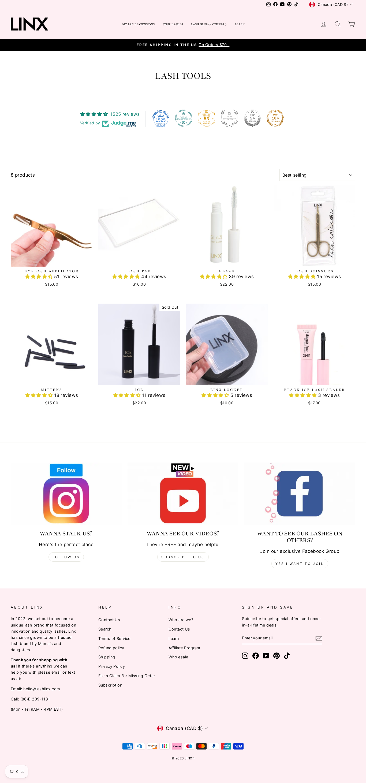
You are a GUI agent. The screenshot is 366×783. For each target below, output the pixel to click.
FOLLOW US (66, 557)
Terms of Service (114, 638)
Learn (240, 24)
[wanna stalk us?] (66, 494)
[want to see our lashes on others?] (299, 494)
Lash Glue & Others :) (209, 24)
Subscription (110, 685)
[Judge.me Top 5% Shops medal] (252, 118)
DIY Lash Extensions (138, 24)
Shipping (106, 657)
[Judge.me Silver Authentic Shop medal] (229, 118)
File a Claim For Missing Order (126, 675)
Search (105, 629)
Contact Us (109, 619)
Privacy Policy (111, 666)
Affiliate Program (184, 648)
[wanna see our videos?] (183, 494)
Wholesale (178, 657)
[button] (39, 276)
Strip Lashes (173, 24)
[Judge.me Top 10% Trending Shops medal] (275, 118)
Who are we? (181, 619)
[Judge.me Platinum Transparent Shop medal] (183, 118)
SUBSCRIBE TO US (183, 557)
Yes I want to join (299, 564)
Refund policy (111, 648)
